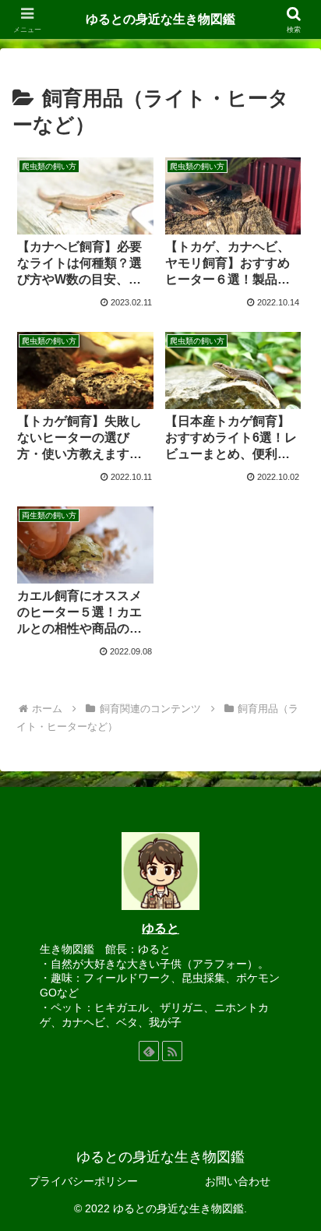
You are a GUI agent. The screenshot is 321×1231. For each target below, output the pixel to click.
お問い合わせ (237, 1181)
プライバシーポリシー (83, 1181)
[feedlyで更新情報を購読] (149, 1051)
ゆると (160, 928)
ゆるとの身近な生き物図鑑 (160, 19)
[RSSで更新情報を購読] (172, 1051)
